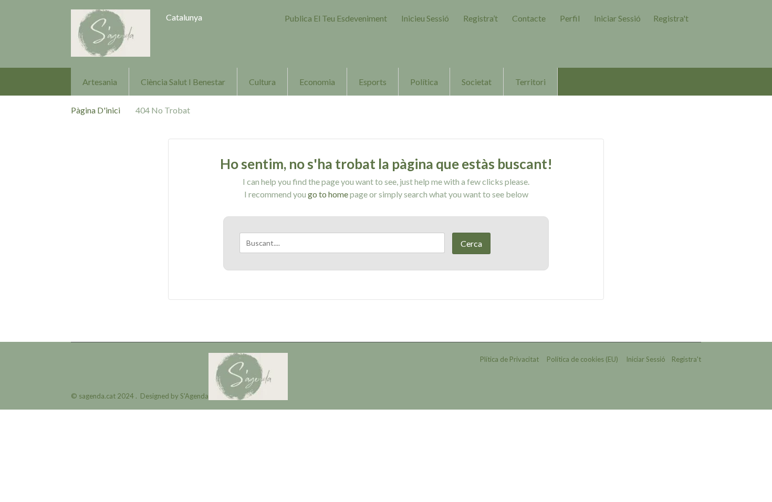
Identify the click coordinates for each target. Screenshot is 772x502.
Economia (317, 82)
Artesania (99, 82)
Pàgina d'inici (95, 110)
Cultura (262, 82)
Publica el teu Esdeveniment (336, 18)
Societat (477, 82)
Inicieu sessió (425, 18)
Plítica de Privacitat (509, 359)
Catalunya (184, 17)
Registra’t (480, 18)
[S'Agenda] (110, 33)
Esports (373, 82)
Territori (530, 82)
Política (424, 82)
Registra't (670, 18)
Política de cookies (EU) (582, 359)
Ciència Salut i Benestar (183, 82)
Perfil (570, 18)
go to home (328, 194)
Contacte (529, 18)
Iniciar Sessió (617, 18)
